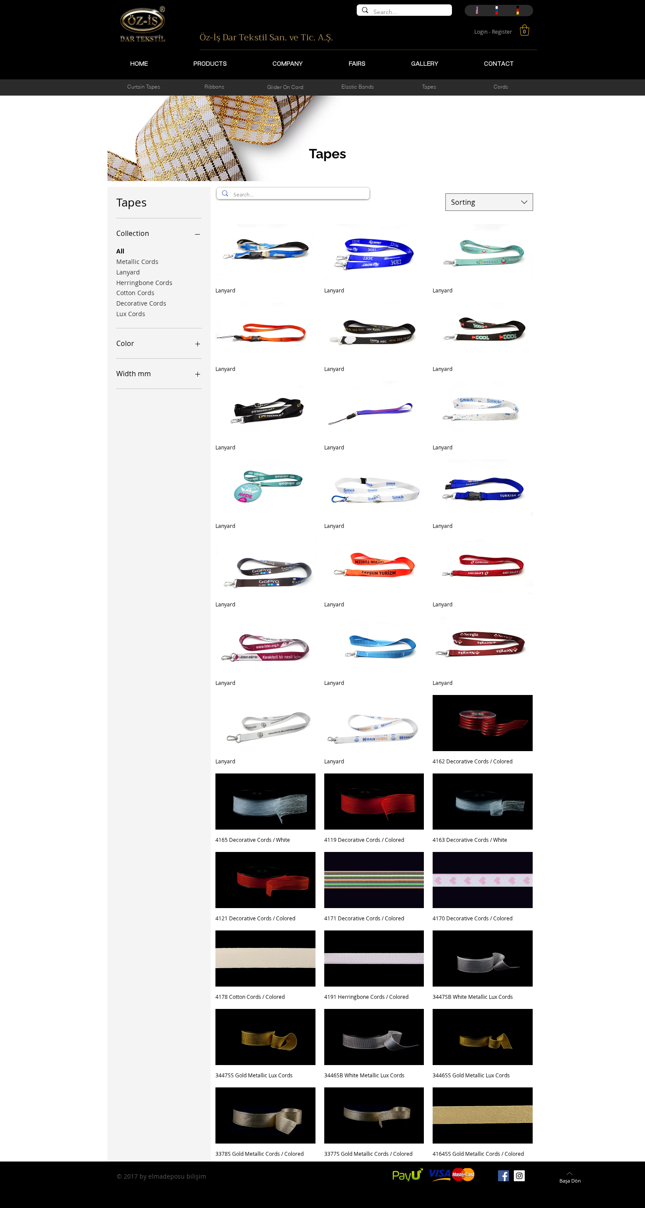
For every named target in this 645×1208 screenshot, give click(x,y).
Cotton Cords (135, 293)
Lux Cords (130, 314)
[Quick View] (265, 252)
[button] (524, 30)
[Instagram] (519, 1175)
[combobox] (489, 202)
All (120, 251)
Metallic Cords (137, 261)
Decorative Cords (141, 303)
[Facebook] (503, 1175)
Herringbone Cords (144, 282)
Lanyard (128, 272)
